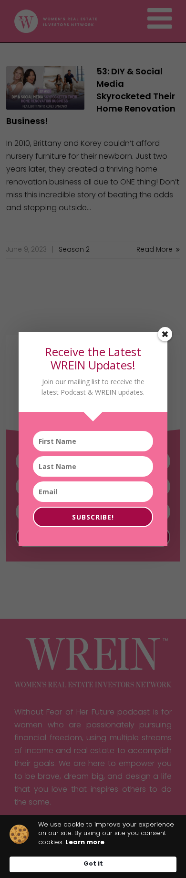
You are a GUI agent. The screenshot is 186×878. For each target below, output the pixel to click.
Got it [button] (93, 864)
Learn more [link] (84, 842)
